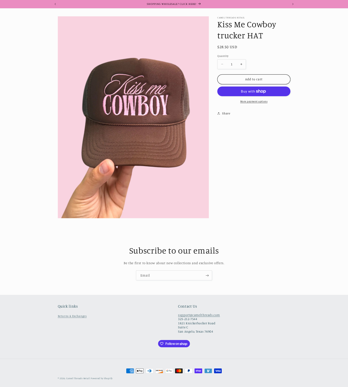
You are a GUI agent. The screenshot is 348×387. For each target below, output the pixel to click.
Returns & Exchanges (72, 316)
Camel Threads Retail (78, 378)
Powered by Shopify (102, 378)
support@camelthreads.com (199, 315)
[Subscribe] (207, 275)
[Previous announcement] (55, 4)
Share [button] (226, 113)
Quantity (222, 55)
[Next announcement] (292, 4)
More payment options (254, 101)
